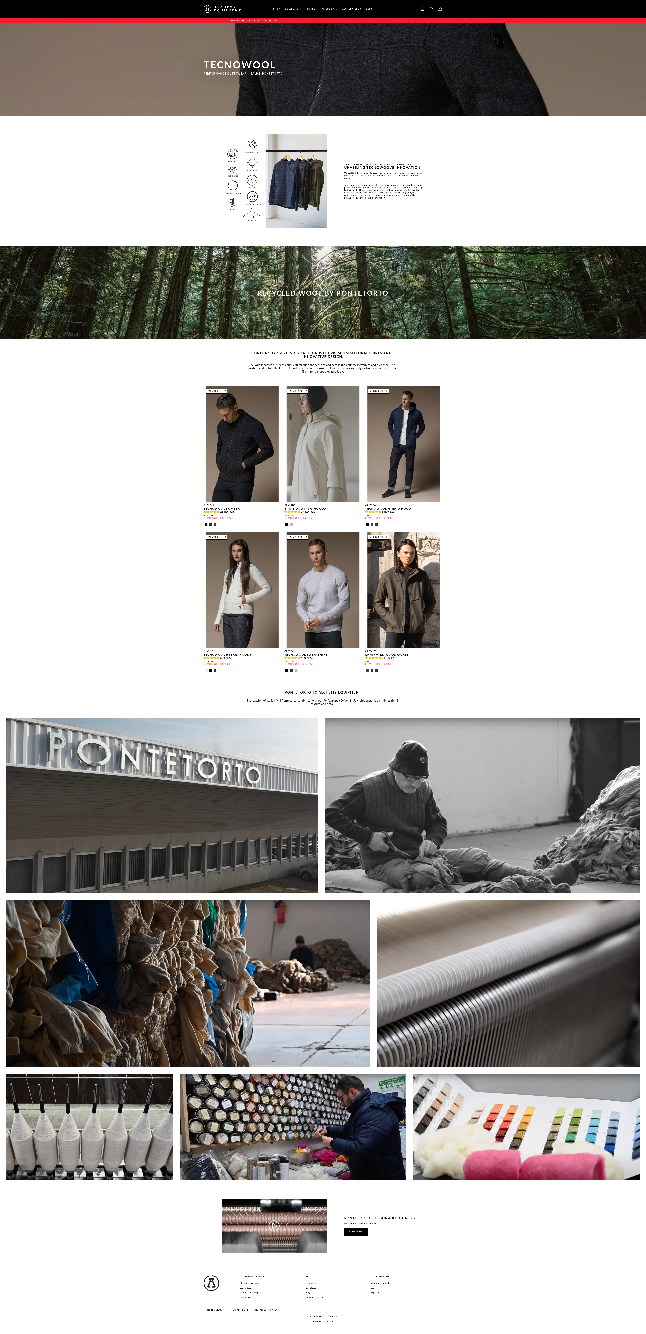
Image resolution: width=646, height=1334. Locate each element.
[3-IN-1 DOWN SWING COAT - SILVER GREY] (291, 524)
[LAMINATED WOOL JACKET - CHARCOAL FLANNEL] (372, 670)
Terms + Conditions (315, 1297)
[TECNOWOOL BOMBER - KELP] (215, 524)
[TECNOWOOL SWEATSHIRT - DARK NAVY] (291, 670)
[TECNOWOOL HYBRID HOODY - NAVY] (376, 524)
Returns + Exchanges (250, 1292)
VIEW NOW (356, 1231)
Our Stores (311, 1288)
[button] (212, 511)
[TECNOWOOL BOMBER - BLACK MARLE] (205, 524)
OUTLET (312, 9)
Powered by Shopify (323, 1321)
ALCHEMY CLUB (351, 9)
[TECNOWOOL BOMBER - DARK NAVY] (210, 524)
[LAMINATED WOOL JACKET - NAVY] (376, 670)
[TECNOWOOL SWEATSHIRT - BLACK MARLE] (286, 670)
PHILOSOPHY (329, 9)
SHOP (276, 9)
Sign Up (375, 1292)
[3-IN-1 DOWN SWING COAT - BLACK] (286, 524)
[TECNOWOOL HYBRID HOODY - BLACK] (367, 524)
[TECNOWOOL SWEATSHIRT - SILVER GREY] (295, 670)
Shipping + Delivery (249, 1283)
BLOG (369, 9)
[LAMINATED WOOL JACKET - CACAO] (367, 670)
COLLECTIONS (293, 9)
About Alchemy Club (381, 1283)
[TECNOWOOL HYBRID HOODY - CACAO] (372, 524)
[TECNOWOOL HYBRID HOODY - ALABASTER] (205, 670)
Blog (308, 1292)
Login (373, 1288)
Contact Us (245, 1297)
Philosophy (311, 1283)
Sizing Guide (246, 1288)
